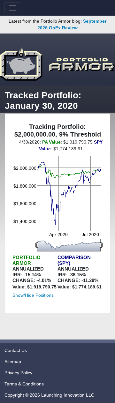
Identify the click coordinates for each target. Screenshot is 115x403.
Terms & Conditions (24, 383)
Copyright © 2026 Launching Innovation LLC (49, 395)
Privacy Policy (18, 372)
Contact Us (15, 350)
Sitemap (12, 361)
